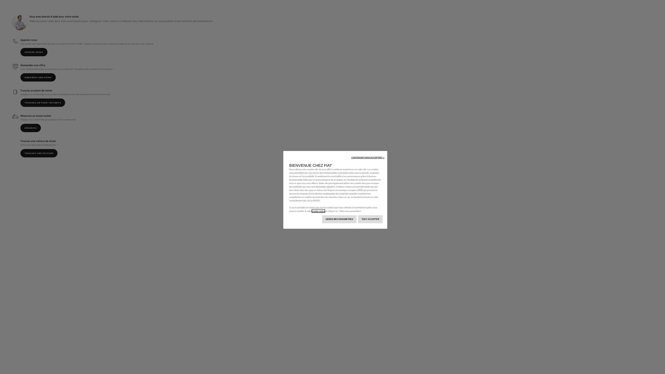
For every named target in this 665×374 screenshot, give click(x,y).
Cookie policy (318, 211)
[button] (367, 158)
